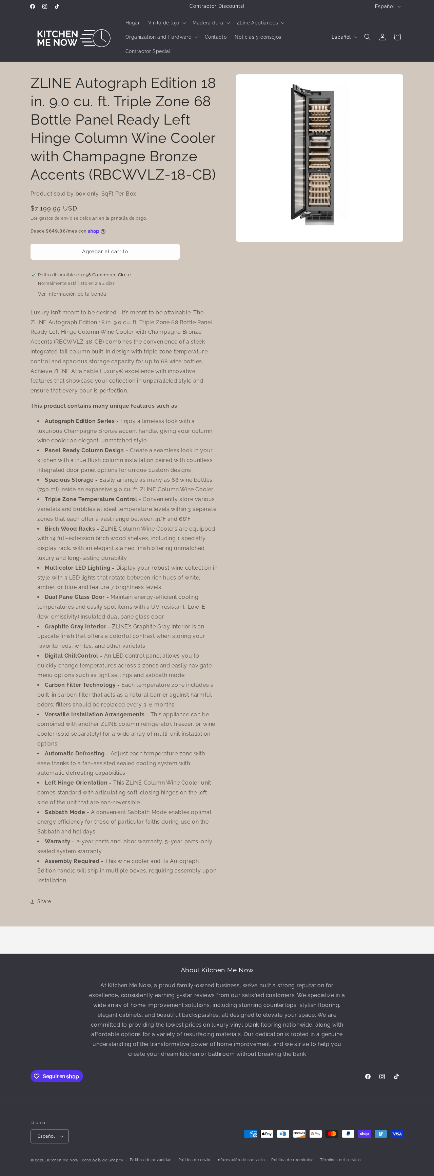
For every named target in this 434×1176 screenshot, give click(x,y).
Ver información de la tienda (72, 294)
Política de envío (194, 1160)
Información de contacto (241, 1160)
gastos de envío (56, 218)
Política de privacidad (151, 1160)
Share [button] (44, 901)
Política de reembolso (292, 1160)
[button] (166, 23)
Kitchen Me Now (63, 1160)
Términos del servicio (340, 1160)
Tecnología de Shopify (101, 1160)
